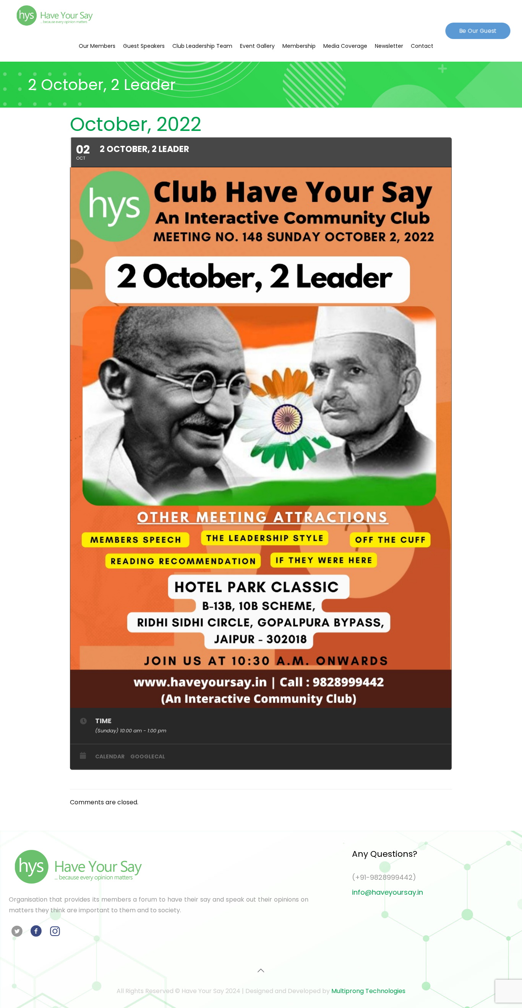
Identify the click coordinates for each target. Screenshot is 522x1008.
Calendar (110, 756)
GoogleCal (147, 756)
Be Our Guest (478, 30)
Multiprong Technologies (368, 991)
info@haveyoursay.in (387, 892)
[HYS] (54, 15)
